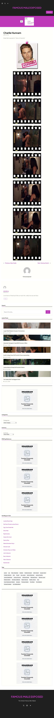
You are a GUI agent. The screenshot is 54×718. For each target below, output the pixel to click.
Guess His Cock (7, 537)
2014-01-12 (5, 292)
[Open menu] (21, 21)
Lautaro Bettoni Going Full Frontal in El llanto (14, 367)
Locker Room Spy (8, 521)
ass (9, 572)
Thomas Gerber (24, 582)
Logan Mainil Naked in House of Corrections (14, 331)
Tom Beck (32, 582)
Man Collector (7, 559)
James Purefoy (39, 575)
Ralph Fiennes (25, 579)
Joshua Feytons (17, 577)
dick (14, 575)
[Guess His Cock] (27, 511)
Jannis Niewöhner (8, 577)
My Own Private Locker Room (10, 524)
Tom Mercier (39, 582)
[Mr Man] (27, 613)
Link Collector (7, 553)
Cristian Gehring (7, 575)
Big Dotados (6, 533)
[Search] (48, 312)
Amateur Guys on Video (9, 550)
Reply (5, 298)
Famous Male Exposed (27, 7)
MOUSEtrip (6, 291)
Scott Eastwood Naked (9, 582)
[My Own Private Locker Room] (27, 410)
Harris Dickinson (30, 575)
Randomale (6, 562)
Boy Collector (7, 556)
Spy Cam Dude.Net (8, 527)
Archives (5, 433)
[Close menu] (26, 18)
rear (38, 579)
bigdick (21, 572)
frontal (17, 575)
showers (18, 582)
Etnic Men (5, 530)
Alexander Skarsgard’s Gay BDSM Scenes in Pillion (15, 343)
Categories (6, 420)
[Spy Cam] (27, 464)
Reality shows (32, 579)
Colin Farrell (36, 572)
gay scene (23, 575)
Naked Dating (7, 579)
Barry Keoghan (14, 572)
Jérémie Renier (25, 577)
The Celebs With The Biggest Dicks (11, 379)
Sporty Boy (6, 540)
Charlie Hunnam (28, 572)
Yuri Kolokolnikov (16, 584)
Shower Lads (6, 546)
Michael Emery (34, 577)
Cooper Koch (43, 572)
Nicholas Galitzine (16, 579)
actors (5, 572)
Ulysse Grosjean (7, 584)
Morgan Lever (42, 577)
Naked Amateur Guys (8, 543)
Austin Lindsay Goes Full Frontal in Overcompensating (16, 355)
